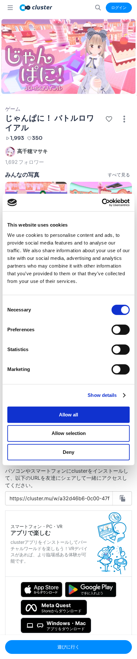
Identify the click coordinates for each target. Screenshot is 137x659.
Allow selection (69, 433)
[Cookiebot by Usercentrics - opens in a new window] (102, 202)
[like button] (109, 119)
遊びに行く (68, 646)
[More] (124, 119)
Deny (68, 452)
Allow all (68, 414)
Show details (102, 395)
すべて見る (119, 174)
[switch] (121, 330)
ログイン (118, 7)
